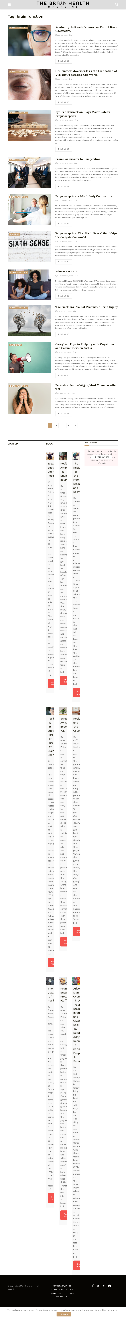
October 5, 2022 (64, 352)
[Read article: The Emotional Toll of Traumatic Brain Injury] (29, 320)
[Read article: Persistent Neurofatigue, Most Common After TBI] (29, 398)
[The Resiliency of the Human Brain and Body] (76, 456)
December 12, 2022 (65, 163)
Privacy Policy (57, 1293)
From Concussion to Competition (78, 159)
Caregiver (15, 345)
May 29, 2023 (62, 35)
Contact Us (61, 1297)
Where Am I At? (66, 271)
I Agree (64, 1314)
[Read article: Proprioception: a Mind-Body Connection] (29, 209)
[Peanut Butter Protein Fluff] (63, 981)
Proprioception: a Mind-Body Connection (83, 196)
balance (14, 234)
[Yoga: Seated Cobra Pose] (50, 456)
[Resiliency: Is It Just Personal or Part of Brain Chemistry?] (50, 711)
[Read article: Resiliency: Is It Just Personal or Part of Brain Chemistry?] (29, 40)
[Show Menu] (9, 4)
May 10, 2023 (62, 79)
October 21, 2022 (64, 311)
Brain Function (18, 28)
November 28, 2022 (65, 276)
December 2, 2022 (64, 241)
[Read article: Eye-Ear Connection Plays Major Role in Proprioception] (29, 125)
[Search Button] (116, 4)
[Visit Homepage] (63, 5)
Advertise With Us (62, 1286)
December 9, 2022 (64, 200)
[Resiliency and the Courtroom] (76, 711)
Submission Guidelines (62, 1289)
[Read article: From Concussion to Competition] (29, 172)
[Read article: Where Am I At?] (29, 285)
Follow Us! (102, 457)
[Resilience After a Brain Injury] (63, 456)
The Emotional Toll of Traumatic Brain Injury (86, 307)
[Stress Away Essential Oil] (63, 711)
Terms (70, 1293)
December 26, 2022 (65, 120)
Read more (65, 61)
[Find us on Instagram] (104, 1286)
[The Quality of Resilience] (50, 981)
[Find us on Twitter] (98, 1286)
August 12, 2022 (64, 393)
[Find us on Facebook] (93, 1286)
